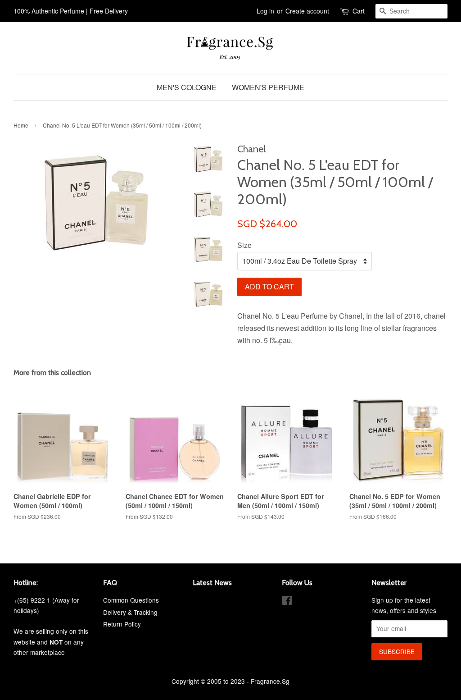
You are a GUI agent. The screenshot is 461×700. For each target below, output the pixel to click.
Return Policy (122, 623)
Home (21, 125)
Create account (307, 10)
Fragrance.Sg (270, 681)
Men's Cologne (187, 87)
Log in (265, 10)
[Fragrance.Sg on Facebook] (287, 601)
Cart (359, 10)
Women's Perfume (268, 87)
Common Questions (131, 599)
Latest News (212, 582)
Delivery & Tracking (130, 612)
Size (244, 245)
